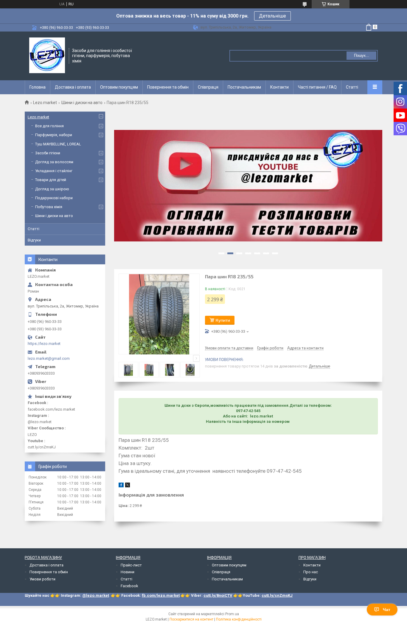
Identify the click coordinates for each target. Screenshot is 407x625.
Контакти (279, 87)
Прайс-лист (131, 565)
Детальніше (272, 16)
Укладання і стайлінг (53, 171)
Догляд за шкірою (52, 189)
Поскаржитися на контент (191, 619)
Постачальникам (244, 87)
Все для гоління (49, 126)
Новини (127, 572)
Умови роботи (42, 579)
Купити (223, 320)
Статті (352, 87)
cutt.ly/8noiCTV (218, 595)
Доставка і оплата (73, 87)
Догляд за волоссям (54, 162)
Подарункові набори (54, 198)
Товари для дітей (50, 180)
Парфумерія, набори (53, 135)
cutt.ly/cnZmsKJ (277, 595)
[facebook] (121, 486)
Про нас (310, 572)
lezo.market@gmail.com (49, 358)
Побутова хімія (48, 207)
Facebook (129, 586)
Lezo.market (45, 102)
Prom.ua (232, 614)
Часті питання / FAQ (317, 87)
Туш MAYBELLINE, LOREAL (58, 144)
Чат (386, 609)
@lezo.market (95, 595)
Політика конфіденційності (239, 619)
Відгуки (34, 240)
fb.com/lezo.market (161, 595)
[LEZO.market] (47, 55)
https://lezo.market (44, 343)
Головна (37, 87)
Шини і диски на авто (81, 102)
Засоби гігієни (47, 153)
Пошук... (361, 55)
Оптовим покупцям (119, 87)
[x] (127, 486)
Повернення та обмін (168, 87)
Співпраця (208, 87)
